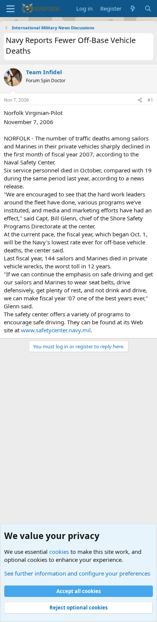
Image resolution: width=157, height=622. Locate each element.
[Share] (140, 100)
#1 (150, 100)
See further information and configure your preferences (77, 573)
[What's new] (132, 9)
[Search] (148, 9)
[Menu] (10, 8)
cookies (59, 551)
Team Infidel (44, 72)
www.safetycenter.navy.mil (56, 330)
